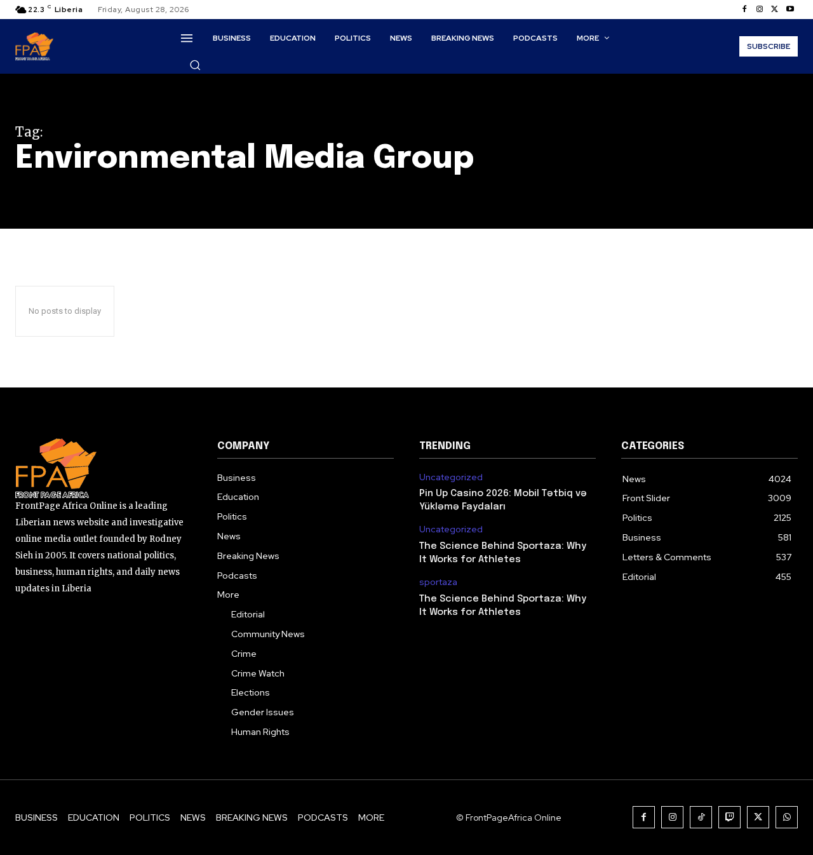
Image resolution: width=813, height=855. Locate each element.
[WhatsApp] (787, 817)
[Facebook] (744, 9)
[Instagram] (759, 9)
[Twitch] (729, 817)
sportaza (438, 582)
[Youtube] (790, 9)
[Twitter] (775, 9)
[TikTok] (701, 817)
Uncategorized (451, 477)
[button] (195, 65)
